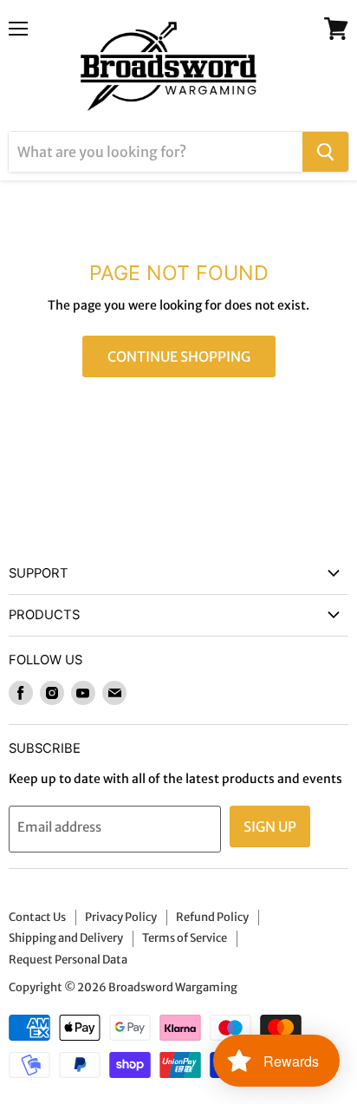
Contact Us (37, 917)
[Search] (325, 152)
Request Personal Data (68, 959)
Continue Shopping (178, 356)
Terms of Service (184, 938)
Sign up (269, 826)
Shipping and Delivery (66, 938)
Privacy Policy (121, 917)
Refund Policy (212, 917)
